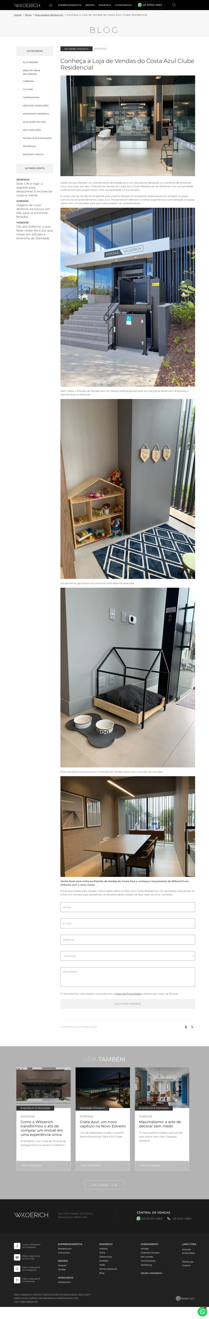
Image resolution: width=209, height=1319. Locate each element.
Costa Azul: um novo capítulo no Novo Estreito (103, 1124)
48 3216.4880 (182, 1218)
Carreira (28, 81)
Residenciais (64, 1248)
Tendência (29, 146)
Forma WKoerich (108, 1269)
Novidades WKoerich (49, 15)
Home (51, 5)
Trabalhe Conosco (150, 1252)
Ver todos (99, 1185)
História (103, 1248)
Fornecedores (148, 1260)
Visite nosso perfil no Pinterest (31, 1280)
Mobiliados (65, 1277)
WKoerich (104, 5)
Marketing (146, 1265)
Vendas (62, 1269)
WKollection (64, 1282)
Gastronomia (31, 97)
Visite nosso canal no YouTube (31, 1257)
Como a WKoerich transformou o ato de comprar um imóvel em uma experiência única (42, 1128)
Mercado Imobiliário (36, 105)
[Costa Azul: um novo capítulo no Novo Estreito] (103, 1087)
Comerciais (64, 1252)
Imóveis (90, 5)
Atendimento (123, 5)
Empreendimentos (69, 5)
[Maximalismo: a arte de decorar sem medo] (162, 1087)
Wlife (102, 1265)
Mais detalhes (31, 1165)
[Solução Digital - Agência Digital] (185, 1298)
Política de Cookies (187, 1263)
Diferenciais (105, 1256)
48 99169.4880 (152, 5)
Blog (28, 15)
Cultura (28, 89)
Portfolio (103, 1260)
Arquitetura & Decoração (31, 72)
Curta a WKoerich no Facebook (31, 1245)
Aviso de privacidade (188, 1251)
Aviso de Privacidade (128, 993)
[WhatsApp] (202, 1312)
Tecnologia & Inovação (37, 138)
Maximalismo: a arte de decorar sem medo (160, 1124)
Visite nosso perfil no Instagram (31, 1268)
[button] (186, 1027)
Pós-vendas (147, 1256)
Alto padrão (30, 62)
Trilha (102, 1252)
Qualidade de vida (34, 122)
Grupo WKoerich (151, 1273)
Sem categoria (32, 130)
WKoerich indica (33, 154)
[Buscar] (174, 5)
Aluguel (62, 1265)
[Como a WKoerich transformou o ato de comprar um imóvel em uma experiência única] (43, 1087)
